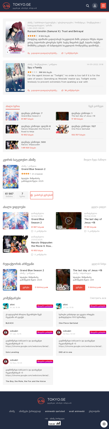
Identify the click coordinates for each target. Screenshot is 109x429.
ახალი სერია (13, 106)
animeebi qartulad (55, 411)
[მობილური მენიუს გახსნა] (103, 6)
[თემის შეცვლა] (104, 424)
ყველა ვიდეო (98, 207)
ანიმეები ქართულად (30, 411)
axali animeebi (77, 411)
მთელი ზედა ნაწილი (95, 160)
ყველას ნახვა (99, 264)
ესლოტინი (94, 411)
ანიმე (12, 411)
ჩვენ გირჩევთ (96, 106)
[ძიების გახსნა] (87, 6)
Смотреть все (98, 298)
